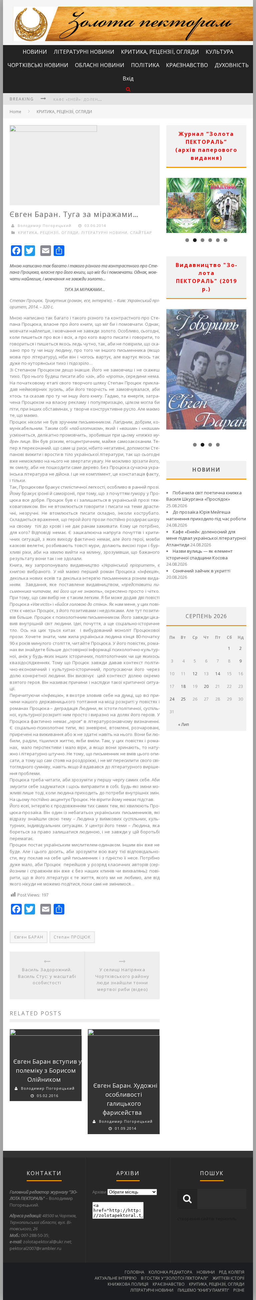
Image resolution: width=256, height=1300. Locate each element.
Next (241, 204)
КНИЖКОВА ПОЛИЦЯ (128, 1284)
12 (195, 674)
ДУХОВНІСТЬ (232, 65)
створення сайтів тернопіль (207, 1219)
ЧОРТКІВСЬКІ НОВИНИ (37, 65)
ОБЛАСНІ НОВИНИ (99, 65)
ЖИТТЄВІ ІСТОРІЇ (228, 1278)
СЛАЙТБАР (141, 232)
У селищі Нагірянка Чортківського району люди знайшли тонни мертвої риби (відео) (122, 979)
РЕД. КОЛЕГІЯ (231, 1272)
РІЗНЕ (238, 1290)
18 (183, 686)
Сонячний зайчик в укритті (201, 571)
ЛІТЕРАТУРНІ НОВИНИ (84, 51)
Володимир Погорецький (48, 1088)
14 (217, 674)
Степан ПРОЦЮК (72, 937)
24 (172, 699)
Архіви (99, 1192)
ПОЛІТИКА (145, 65)
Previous (171, 204)
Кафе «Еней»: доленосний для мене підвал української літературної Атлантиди (206, 538)
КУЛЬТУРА (219, 51)
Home (15, 111)
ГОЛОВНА (134, 1272)
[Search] (128, 89)
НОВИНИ (35, 51)
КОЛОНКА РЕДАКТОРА (170, 1272)
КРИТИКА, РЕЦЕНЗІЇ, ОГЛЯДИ (160, 51)
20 (206, 686)
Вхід (128, 78)
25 (183, 699)
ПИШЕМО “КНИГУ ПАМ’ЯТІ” (203, 1290)
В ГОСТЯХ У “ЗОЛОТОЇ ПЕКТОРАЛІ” (174, 1278)
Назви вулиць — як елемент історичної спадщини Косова (199, 554)
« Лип (183, 724)
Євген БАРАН (28, 937)
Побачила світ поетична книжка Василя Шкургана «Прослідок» (204, 496)
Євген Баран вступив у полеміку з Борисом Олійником (47, 1070)
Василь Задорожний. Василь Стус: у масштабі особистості (47, 976)
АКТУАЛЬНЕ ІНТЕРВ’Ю (116, 1278)
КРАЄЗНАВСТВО (187, 65)
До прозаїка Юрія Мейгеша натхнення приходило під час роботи (206, 515)
